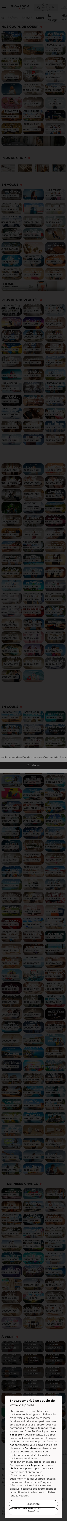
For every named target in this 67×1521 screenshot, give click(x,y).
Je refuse (33, 1511)
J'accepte (34, 1504)
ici (26, 1495)
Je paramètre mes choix (26, 1507)
